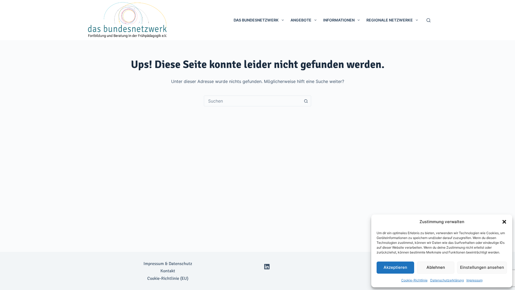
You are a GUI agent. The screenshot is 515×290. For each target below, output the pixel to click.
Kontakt (167, 271)
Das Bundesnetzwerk (256, 20)
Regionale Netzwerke (389, 20)
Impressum (474, 280)
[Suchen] (428, 20)
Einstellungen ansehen (482, 267)
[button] (504, 221)
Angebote (300, 20)
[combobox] (252, 101)
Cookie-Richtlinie (414, 280)
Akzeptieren (395, 267)
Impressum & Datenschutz (168, 263)
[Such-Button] (306, 101)
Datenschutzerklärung (447, 280)
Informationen (339, 20)
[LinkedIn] (267, 266)
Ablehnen (435, 267)
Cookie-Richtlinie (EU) (167, 278)
